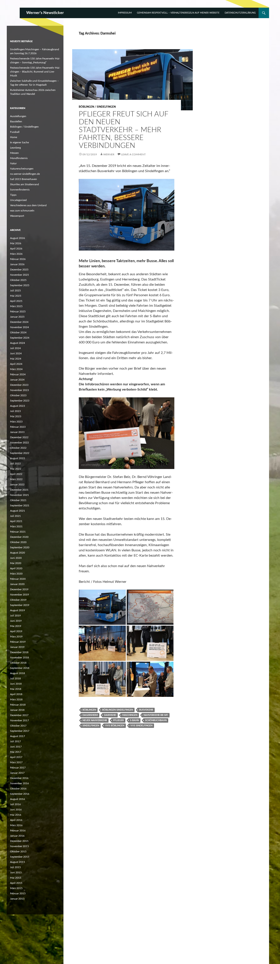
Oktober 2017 (18, 725)
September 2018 (19, 668)
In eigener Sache (19, 142)
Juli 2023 (15, 411)
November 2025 (19, 274)
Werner (108, 154)
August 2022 (17, 458)
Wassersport (17, 216)
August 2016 (17, 799)
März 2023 (16, 421)
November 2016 (19, 783)
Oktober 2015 (18, 851)
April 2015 (16, 883)
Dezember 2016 (19, 778)
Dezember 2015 (19, 841)
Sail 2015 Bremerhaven (23, 179)
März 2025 (16, 306)
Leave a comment (133, 154)
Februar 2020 (18, 579)
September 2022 (19, 453)
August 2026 (17, 238)
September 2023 (19, 400)
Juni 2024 (16, 353)
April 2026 (16, 248)
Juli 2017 (15, 741)
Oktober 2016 (18, 788)
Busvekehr (146, 710)
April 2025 (16, 301)
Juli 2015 (15, 867)
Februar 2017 (18, 767)
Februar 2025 (18, 311)
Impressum (125, 13)
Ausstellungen (18, 116)
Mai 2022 (15, 468)
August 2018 (17, 673)
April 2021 (16, 521)
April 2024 (16, 364)
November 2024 (19, 327)
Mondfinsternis (19, 158)
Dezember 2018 (19, 652)
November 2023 (19, 390)
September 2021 (19, 505)
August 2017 (17, 736)
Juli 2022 (15, 463)
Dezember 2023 (19, 385)
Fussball (14, 132)
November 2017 (19, 720)
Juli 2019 (15, 615)
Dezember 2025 (19, 269)
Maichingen (129, 715)
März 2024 (16, 369)
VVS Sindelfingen (141, 725)
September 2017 (19, 731)
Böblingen (89, 710)
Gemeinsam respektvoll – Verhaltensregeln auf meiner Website (178, 13)
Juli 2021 (15, 516)
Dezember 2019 (19, 589)
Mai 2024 (15, 358)
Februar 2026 (18, 259)
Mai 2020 (15, 563)
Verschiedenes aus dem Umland (28, 205)
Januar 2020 (17, 584)
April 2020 (16, 568)
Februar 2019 (18, 641)
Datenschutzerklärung (240, 13)
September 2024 (19, 337)
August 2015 (17, 862)
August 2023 (17, 406)
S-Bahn (134, 720)
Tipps (13, 195)
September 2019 (19, 605)
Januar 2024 (17, 379)
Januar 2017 (17, 773)
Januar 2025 (17, 316)
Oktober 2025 (18, 280)
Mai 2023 (15, 416)
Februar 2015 (18, 893)
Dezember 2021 (19, 489)
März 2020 (16, 573)
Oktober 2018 (18, 662)
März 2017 (16, 762)
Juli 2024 (15, 348)
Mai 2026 (15, 243)
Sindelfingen (90, 725)
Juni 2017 (16, 746)
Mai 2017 (15, 752)
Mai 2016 (15, 814)
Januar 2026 (17, 264)
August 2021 (17, 510)
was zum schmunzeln (22, 210)
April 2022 (16, 474)
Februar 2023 (18, 427)
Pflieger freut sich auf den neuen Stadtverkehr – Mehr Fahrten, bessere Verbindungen (123, 130)
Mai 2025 (15, 295)
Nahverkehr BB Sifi (156, 715)
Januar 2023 (17, 432)
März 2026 (16, 254)
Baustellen (16, 121)
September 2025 (19, 285)
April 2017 (16, 757)
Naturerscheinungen (21, 168)
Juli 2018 (15, 678)
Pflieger (118, 720)
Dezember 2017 (19, 715)
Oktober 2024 (18, 332)
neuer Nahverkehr (94, 720)
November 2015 (19, 846)
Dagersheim (90, 715)
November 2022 (19, 442)
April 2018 (16, 694)
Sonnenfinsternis (20, 189)
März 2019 (16, 636)
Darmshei (110, 715)
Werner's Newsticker (45, 13)
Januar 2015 (17, 898)
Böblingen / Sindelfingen (97, 107)
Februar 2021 (18, 531)
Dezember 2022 (19, 437)
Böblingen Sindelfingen (117, 710)
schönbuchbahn (156, 720)
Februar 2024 (18, 374)
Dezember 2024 (19, 322)
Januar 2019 (17, 647)
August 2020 (17, 552)
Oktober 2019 (18, 600)
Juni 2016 (16, 809)
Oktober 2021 (18, 500)
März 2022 (16, 479)
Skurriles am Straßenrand (24, 184)
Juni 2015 (16, 872)
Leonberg (15, 147)
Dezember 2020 (19, 537)
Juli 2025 (15, 290)
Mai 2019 (15, 626)
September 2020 (19, 547)
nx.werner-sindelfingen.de (25, 174)
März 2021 (16, 526)
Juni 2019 (16, 621)
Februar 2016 (18, 830)
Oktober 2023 (18, 395)
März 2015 (16, 888)
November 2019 (19, 594)
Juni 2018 (16, 683)
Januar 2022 (17, 484)
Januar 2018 (17, 710)
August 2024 (17, 343)
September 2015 (19, 856)
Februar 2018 (18, 704)
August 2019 (17, 610)
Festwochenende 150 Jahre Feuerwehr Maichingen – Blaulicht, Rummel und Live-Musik (35, 71)
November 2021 (19, 495)
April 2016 (16, 820)
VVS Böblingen (114, 725)
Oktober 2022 (18, 448)
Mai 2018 (15, 689)
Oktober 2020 (18, 542)
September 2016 (19, 794)
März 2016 (16, 825)
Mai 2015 (15, 877)
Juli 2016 (15, 804)
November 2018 (19, 657)
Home (13, 137)
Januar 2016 (17, 835)
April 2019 (16, 631)
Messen (14, 153)
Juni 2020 (16, 558)
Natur (13, 163)
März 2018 (16, 699)
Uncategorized (18, 200)
